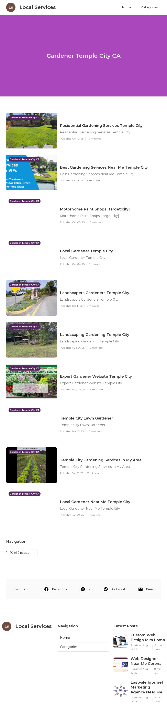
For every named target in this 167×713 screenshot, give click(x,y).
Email (150, 589)
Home (126, 7)
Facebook (59, 589)
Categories (149, 7)
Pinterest (118, 589)
